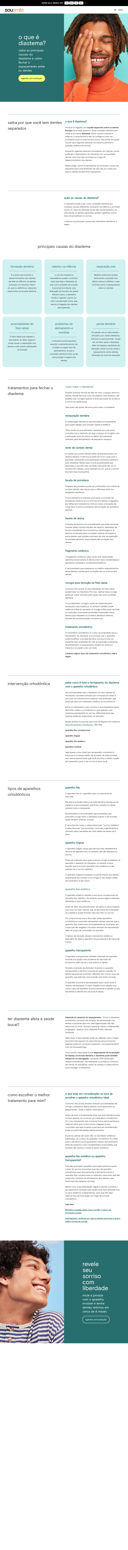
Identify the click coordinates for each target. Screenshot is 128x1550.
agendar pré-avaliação (31, 78)
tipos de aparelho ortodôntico (79, 724)
